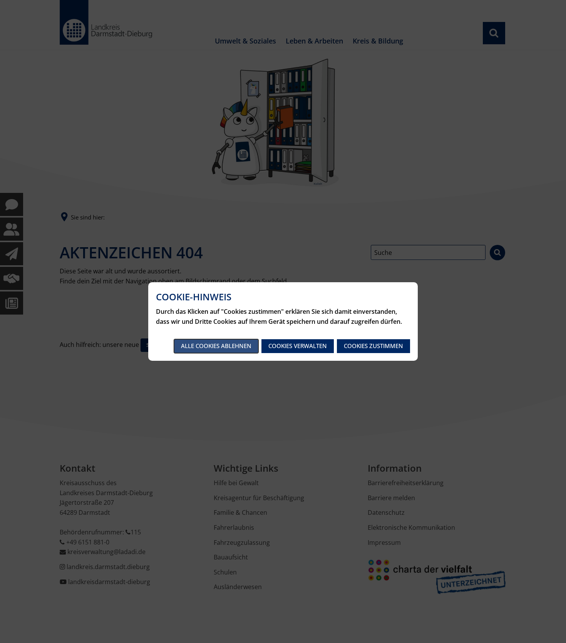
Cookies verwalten (297, 346)
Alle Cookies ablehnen (216, 346)
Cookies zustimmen (373, 346)
